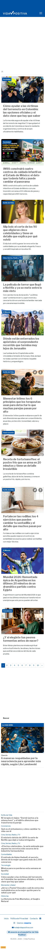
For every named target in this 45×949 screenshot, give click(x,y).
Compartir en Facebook (40, 79)
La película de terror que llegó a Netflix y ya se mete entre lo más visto (22, 288)
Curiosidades (6, 854)
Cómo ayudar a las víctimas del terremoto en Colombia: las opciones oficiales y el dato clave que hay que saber (21, 110)
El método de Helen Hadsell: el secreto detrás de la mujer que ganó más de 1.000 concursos (21, 859)
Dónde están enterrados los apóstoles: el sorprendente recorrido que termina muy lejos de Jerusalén (21, 343)
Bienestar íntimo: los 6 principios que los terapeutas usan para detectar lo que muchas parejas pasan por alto (22, 405)
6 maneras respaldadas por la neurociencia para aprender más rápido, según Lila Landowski (21, 761)
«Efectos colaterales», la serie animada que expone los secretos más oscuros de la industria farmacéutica (22, 848)
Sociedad (5, 874)
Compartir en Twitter (35, 79)
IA (2, 72)
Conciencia (5, 826)
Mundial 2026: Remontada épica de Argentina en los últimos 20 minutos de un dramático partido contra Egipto (20, 583)
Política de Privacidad (19, 919)
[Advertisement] (22, 47)
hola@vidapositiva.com (23, 928)
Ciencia (4, 755)
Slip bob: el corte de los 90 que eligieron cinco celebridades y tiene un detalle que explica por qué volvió (20, 233)
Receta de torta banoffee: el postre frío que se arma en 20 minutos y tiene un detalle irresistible (22, 464)
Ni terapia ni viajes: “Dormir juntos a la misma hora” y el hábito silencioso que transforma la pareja (19, 820)
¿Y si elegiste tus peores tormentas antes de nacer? (20, 639)
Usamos (20, 923)
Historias (5, 896)
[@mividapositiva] (14, 923)
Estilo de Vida (6, 815)
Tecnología (5, 865)
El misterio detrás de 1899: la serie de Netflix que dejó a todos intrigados (19, 838)
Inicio (6, 919)
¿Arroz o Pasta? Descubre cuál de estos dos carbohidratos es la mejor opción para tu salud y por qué (22, 890)
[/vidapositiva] (40, 919)
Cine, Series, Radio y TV (10, 835)
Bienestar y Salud (8, 885)
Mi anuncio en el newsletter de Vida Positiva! (23, 933)
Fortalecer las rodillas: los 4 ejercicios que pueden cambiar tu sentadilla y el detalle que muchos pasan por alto (22, 523)
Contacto (34, 919)
